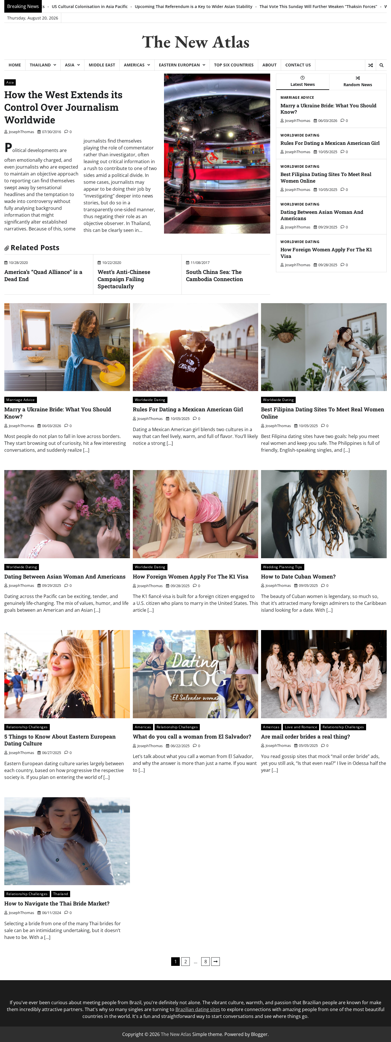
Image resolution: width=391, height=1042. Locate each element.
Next (215, 961)
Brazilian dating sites (197, 1009)
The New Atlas (196, 41)
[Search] (381, 65)
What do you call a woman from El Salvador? (192, 736)
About (269, 65)
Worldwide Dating (300, 135)
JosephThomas (21, 131)
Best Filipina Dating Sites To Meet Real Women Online (326, 177)
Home (15, 65)
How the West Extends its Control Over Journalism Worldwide (63, 107)
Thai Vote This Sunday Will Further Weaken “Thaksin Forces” (223, 6)
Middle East (102, 65)
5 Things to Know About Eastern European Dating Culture (60, 740)
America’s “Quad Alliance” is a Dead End (43, 275)
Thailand (40, 65)
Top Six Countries (234, 65)
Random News (357, 84)
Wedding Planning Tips (282, 567)
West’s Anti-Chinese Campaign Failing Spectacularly (124, 279)
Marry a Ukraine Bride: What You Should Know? (328, 108)
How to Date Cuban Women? (298, 576)
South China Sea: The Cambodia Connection (214, 275)
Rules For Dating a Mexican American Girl (330, 143)
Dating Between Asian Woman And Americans (322, 215)
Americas (134, 65)
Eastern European (179, 65)
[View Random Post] (370, 65)
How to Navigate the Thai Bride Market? (56, 903)
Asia (69, 65)
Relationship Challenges (27, 727)
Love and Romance (301, 727)
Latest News (303, 84)
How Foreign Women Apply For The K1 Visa (326, 252)
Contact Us (298, 65)
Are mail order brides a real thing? (305, 736)
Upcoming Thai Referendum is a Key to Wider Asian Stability (98, 6)
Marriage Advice (297, 97)
